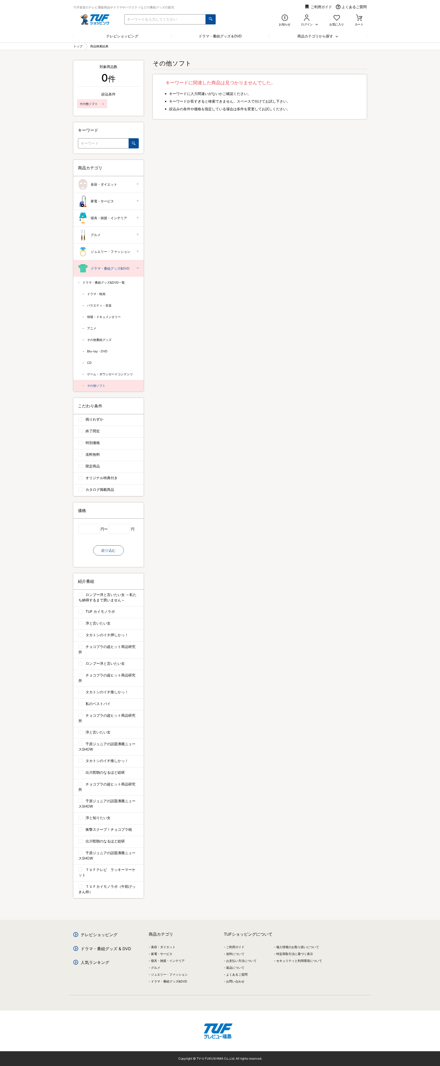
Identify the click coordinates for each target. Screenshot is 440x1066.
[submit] (210, 19)
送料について (235, 954)
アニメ (91, 328)
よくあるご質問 (354, 7)
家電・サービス (102, 201)
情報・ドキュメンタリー (104, 317)
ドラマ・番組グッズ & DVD (106, 948)
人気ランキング (95, 962)
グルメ (96, 235)
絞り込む (108, 550)
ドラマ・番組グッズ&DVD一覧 (103, 282)
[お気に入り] (337, 18)
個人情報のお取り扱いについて (297, 947)
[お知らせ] (285, 18)
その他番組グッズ (99, 340)
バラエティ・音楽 (99, 305)
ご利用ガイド (321, 7)
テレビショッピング (122, 36)
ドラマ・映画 (96, 294)
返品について (235, 968)
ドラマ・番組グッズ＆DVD (220, 36)
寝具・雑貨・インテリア (109, 218)
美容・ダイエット (104, 184)
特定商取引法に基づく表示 (294, 954)
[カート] (359, 18)
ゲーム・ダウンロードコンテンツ (110, 374)
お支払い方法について (241, 961)
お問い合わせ (235, 981)
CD (89, 363)
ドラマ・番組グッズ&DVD (110, 268)
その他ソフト (96, 385)
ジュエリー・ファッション (110, 252)
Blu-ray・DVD (97, 351)
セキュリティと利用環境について (299, 961)
